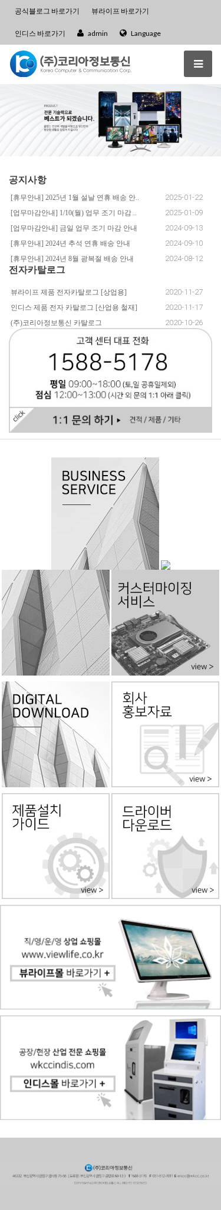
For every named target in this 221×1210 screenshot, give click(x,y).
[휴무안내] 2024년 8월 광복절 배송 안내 (72, 259)
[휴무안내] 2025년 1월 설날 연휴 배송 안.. (75, 197)
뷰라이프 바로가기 (120, 10)
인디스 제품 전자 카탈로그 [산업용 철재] (74, 307)
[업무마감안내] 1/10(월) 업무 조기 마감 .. (74, 213)
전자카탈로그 (37, 269)
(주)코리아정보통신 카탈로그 (56, 323)
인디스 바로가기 (40, 33)
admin (97, 33)
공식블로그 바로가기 (47, 10)
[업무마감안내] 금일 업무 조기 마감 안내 (74, 228)
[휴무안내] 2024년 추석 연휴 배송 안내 (70, 243)
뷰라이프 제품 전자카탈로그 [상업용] (69, 292)
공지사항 (28, 179)
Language (145, 33)
